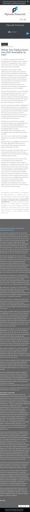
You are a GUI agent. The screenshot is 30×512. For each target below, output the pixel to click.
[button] (23, 19)
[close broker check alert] (27, 1)
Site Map (2, 500)
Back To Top (23, 506)
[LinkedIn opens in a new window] (27, 34)
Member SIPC (24, 441)
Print (4, 44)
